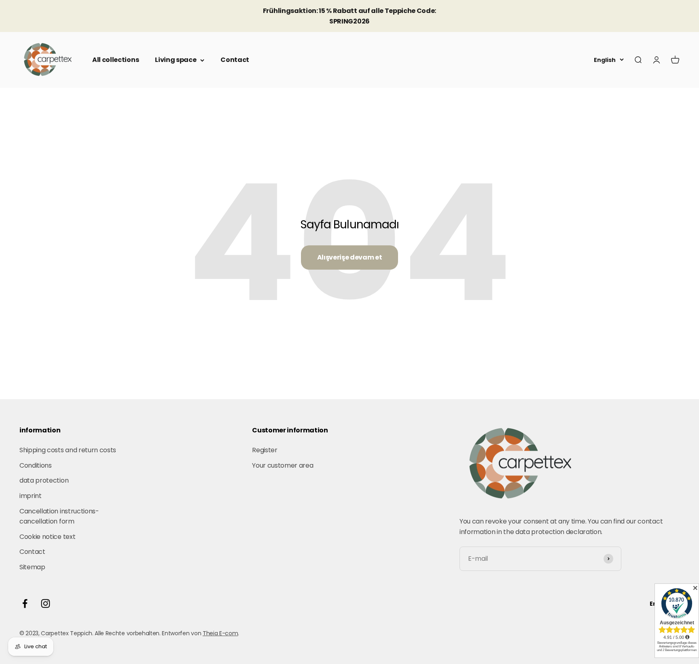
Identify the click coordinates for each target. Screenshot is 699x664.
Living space (175, 59)
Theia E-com (220, 633)
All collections (115, 59)
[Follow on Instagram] (45, 603)
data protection (43, 480)
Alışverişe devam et (349, 257)
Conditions (35, 465)
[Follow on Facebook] (24, 603)
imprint (30, 495)
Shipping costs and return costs (67, 450)
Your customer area (282, 465)
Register (264, 450)
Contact (234, 59)
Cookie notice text (47, 536)
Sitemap (32, 567)
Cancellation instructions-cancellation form (59, 516)
